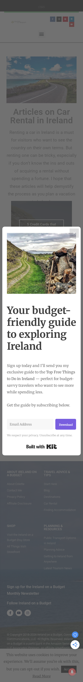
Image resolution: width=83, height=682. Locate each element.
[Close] (74, 233)
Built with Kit (41, 446)
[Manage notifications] (72, 672)
